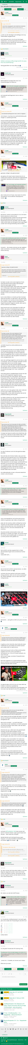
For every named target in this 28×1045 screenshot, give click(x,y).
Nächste (20, 9)
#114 (26, 547)
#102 (26, 58)
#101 (26, 18)
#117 (26, 617)
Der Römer (6, 1016)
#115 (26, 566)
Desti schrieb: (4, 331)
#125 (26, 946)
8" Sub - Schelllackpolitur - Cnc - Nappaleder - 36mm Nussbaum (13, 1013)
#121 (26, 828)
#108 (26, 262)
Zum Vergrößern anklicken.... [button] (14, 32)
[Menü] (2, 1)
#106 (26, 212)
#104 (26, 108)
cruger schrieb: (6, 24)
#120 (26, 769)
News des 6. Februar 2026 (16, 998)
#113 (26, 506)
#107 (26, 235)
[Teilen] (24, 18)
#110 (26, 419)
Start (2, 1041)
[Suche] (26, 1)
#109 (26, 328)
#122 (26, 868)
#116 (26, 589)
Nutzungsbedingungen (12, 1039)
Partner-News (10, 993)
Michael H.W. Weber (8, 1008)
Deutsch (6, 1037)
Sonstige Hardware (12, 1016)
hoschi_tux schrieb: (6, 111)
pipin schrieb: (4, 20)
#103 (26, 78)
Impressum (3, 1039)
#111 (26, 449)
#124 (26, 916)
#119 (26, 705)
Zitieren (25, 46)
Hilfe (25, 1039)
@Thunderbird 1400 (11, 831)
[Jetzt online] (3, 209)
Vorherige (8, 9)
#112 (26, 485)
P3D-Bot (5, 993)
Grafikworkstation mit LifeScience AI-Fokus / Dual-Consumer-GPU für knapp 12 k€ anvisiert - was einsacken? (15, 1005)
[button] (2, 974)
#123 (26, 890)
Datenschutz (20, 1039)
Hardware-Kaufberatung (17, 1008)
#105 (26, 156)
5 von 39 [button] (14, 9)
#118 (26, 632)
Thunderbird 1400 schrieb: (8, 847)
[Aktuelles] (23, 1)
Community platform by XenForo (12, 1043)
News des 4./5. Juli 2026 (16, 992)
